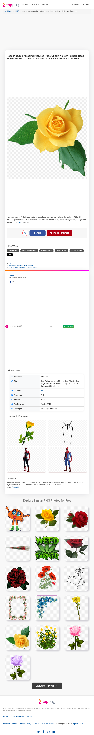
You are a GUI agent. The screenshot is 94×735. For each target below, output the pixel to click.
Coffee (13, 282)
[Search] (67, 4)
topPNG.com (78, 724)
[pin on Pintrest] (26, 509)
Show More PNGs (45, 686)
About (5, 716)
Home (9, 11)
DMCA (36, 724)
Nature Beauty (76, 251)
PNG (17, 11)
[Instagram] (48, 732)
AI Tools (34, 4)
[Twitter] (38, 732)
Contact (45, 4)
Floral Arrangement (29, 251)
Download (69, 326)
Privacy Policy (25, 724)
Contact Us (16, 487)
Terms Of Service (10, 724)
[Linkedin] (54, 732)
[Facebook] (43, 732)
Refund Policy (47, 724)
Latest (25, 4)
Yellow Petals (61, 251)
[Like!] (25, 233)
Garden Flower (46, 251)
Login (86, 4)
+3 (10, 254)
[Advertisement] (47, 33)
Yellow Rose (13, 251)
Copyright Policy (17, 716)
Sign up (76, 4)
